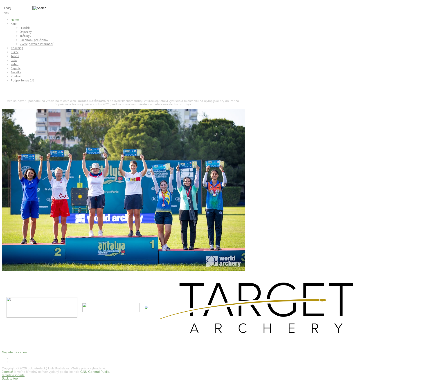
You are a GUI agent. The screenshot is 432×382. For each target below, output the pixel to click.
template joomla (13, 375)
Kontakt (16, 76)
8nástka (16, 72)
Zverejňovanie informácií (36, 44)
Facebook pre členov (34, 40)
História (25, 28)
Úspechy (26, 32)
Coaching (17, 48)
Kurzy (14, 52)
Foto (14, 60)
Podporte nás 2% (22, 80)
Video (14, 64)
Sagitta (15, 68)
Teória (15, 56)
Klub (14, 24)
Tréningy (25, 36)
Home (15, 20)
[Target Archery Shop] (266, 334)
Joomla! (7, 371)
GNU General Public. (95, 371)
